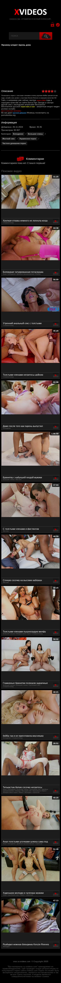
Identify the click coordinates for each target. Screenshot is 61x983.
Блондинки (18, 134)
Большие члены (35, 134)
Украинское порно (27, 139)
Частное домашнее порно (14, 143)
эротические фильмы (11, 111)
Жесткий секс (8, 139)
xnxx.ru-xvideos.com (21, 962)
